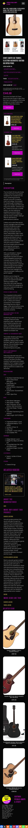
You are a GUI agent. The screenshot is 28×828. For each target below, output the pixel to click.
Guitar (6, 75)
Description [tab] (8, 183)
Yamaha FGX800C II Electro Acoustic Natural (14, 651)
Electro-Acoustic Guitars (12, 72)
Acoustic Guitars (12, 8)
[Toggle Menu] (23, 3)
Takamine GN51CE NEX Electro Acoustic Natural (14, 788)
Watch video (8, 494)
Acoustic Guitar (13, 78)
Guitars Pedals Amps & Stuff (19, 799)
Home (4, 8)
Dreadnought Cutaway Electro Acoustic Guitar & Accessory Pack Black (14, 743)
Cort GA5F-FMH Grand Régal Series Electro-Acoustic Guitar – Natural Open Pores (17, 139)
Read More (8, 107)
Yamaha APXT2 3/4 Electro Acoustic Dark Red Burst (14, 697)
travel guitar (8, 82)
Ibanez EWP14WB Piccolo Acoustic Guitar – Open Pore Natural (17, 161)
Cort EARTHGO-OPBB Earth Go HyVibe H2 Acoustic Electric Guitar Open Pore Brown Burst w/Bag (17, 119)
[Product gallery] (14, 25)
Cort (7, 8)
